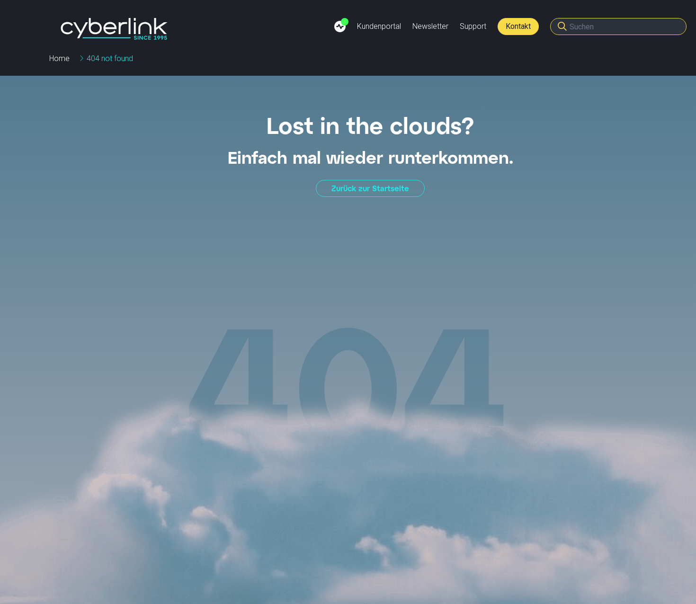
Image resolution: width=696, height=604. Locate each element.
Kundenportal (379, 26)
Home (59, 58)
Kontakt (518, 26)
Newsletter (430, 26)
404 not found (110, 58)
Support (473, 26)
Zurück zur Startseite (370, 188)
